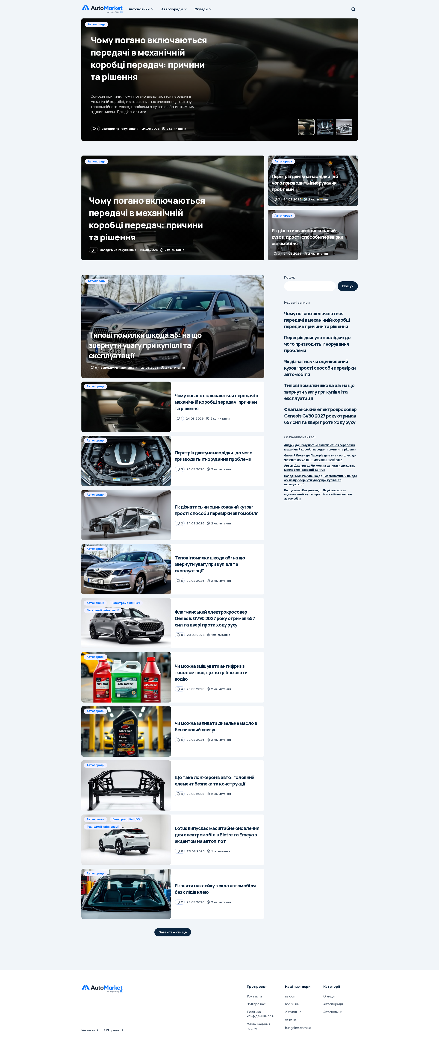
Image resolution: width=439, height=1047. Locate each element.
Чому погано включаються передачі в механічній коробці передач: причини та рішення (317, 319)
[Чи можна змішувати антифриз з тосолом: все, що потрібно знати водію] (126, 677)
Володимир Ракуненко (301, 476)
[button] (353, 9)
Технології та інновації (103, 610)
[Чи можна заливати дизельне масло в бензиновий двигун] (126, 731)
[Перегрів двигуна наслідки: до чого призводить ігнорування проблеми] (219, 79)
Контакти (88, 1030)
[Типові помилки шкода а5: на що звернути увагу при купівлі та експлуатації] (172, 326)
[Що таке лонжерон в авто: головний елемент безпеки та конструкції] (126, 785)
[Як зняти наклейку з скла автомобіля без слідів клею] (126, 894)
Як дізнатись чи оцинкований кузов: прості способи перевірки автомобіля (320, 367)
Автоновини (95, 603)
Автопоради (97, 24)
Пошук (289, 277)
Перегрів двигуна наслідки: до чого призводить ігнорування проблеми (317, 343)
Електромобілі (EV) (126, 603)
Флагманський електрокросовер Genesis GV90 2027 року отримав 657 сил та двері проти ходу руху (320, 415)
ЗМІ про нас (111, 1030)
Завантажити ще (173, 932)
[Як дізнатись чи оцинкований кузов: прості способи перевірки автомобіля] (313, 235)
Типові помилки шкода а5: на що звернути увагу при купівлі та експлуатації (319, 391)
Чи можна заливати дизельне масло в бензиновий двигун (319, 467)
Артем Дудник (295, 465)
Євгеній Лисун (294, 455)
